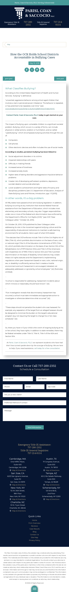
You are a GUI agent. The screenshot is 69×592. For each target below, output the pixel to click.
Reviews (34, 526)
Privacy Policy (34, 540)
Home (34, 520)
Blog (34, 532)
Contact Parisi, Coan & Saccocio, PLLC (22, 115)
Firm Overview (34, 523)
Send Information (34, 427)
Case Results (34, 529)
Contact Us (34, 535)
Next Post (60, 78)
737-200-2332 (28, 23)
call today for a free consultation (47, 348)
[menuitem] (34, 520)
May (8, 44)
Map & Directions (19, 470)
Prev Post (8, 78)
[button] (34, 589)
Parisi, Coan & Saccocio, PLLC (20, 343)
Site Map (34, 537)
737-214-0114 (58, 23)
